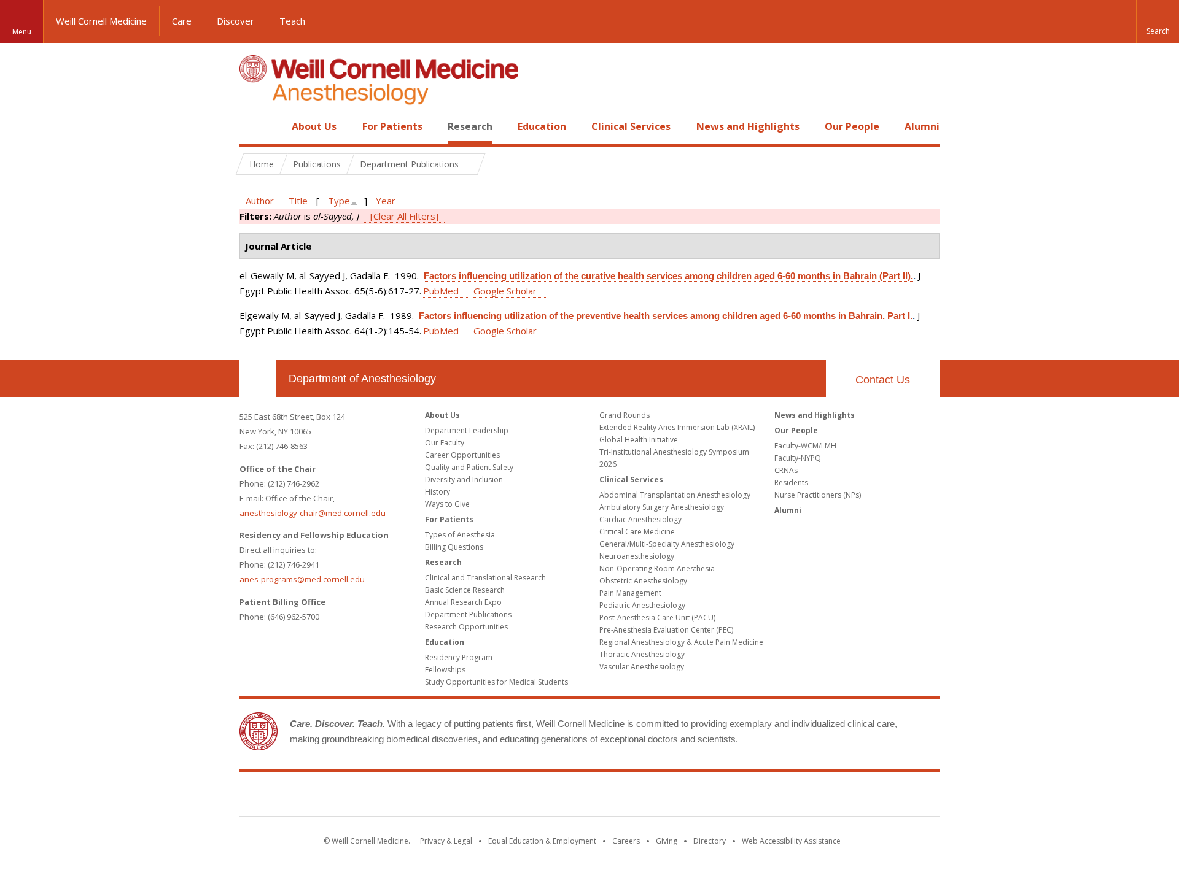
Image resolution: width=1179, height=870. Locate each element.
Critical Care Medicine (637, 531)
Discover (235, 21)
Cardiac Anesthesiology (640, 519)
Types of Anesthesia (460, 534)
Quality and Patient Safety (469, 467)
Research (470, 126)
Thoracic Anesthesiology (642, 654)
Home (253, 126)
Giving (666, 841)
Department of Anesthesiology (362, 378)
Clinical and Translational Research (485, 577)
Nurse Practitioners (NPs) (817, 495)
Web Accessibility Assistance (791, 841)
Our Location (257, 378)
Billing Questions (454, 547)
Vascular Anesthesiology (641, 666)
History (437, 492)
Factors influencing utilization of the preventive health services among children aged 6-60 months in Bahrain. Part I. (665, 315)
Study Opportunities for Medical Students (496, 682)
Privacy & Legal (446, 841)
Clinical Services (631, 126)
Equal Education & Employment (542, 841)
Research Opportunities (466, 627)
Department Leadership (466, 430)
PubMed (441, 291)
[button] (1157, 21)
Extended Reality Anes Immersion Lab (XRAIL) (677, 427)
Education (542, 126)
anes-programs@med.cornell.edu (302, 579)
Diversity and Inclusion (464, 479)
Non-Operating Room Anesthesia (657, 568)
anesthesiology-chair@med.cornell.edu (312, 512)
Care (182, 21)
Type (339, 200)
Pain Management (630, 593)
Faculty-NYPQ (797, 458)
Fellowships (445, 669)
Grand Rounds (624, 415)
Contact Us (882, 380)
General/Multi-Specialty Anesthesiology (666, 544)
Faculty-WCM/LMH (805, 446)
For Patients (392, 126)
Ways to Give (447, 504)
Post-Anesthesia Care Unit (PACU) (657, 617)
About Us (314, 126)
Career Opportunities (462, 455)
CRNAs (786, 470)
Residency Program (458, 657)
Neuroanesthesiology (636, 556)
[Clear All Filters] (404, 216)
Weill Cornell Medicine (101, 21)
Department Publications (468, 614)
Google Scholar (505, 291)
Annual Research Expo (463, 602)
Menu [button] (21, 31)
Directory (709, 841)
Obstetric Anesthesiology (643, 581)
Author (260, 200)
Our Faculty (444, 442)
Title (298, 200)
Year (385, 200)
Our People (852, 126)
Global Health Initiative (638, 439)
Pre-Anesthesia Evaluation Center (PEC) (666, 630)
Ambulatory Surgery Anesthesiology (661, 507)
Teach (292, 21)
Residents (791, 482)
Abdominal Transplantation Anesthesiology (674, 495)
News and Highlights (748, 126)
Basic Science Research (465, 590)
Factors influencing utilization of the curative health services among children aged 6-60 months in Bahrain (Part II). (668, 276)
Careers (626, 841)
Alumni (922, 126)
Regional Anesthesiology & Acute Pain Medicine (681, 642)
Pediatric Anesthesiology (642, 605)
